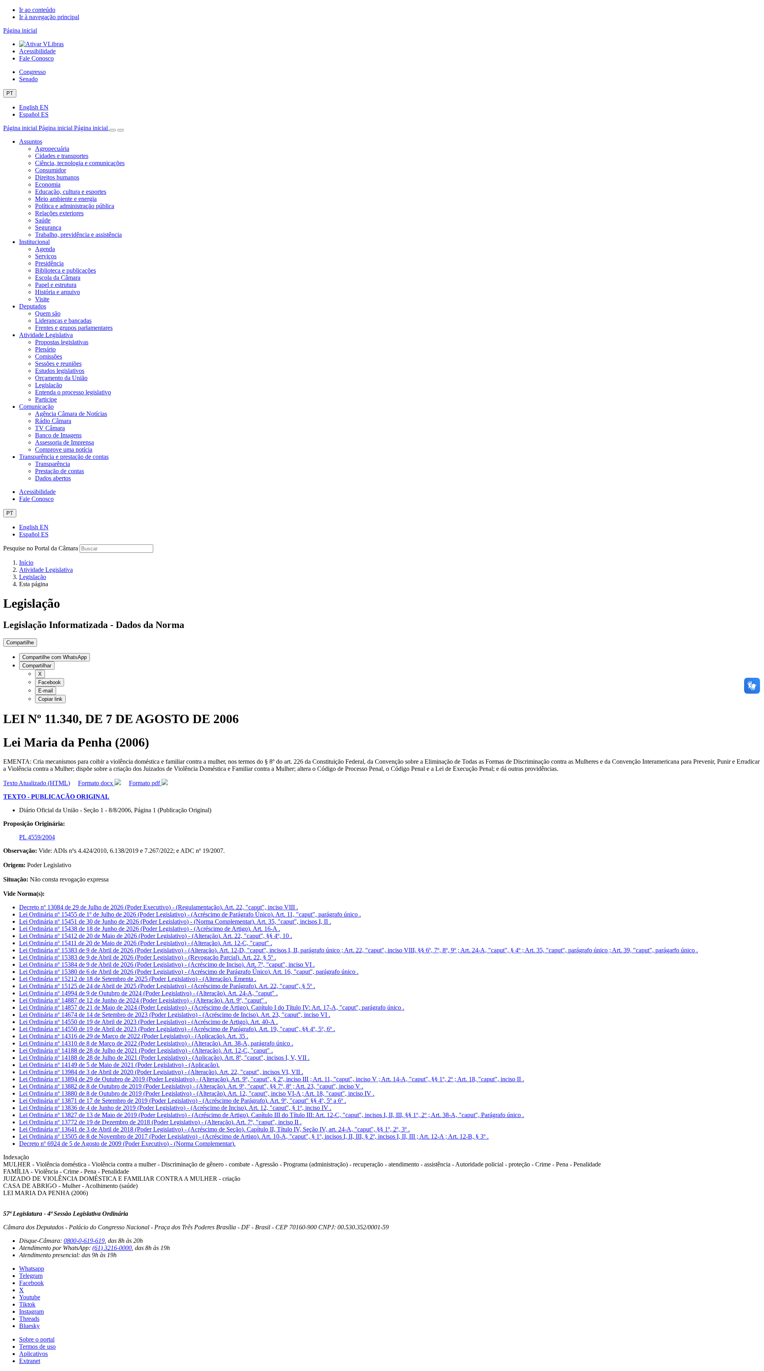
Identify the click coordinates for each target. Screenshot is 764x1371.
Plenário (45, 349)
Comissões (48, 356)
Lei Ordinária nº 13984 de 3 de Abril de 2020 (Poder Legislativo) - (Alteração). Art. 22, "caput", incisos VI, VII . (161, 1072)
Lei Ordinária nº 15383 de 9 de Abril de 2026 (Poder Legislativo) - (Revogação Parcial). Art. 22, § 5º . (147, 957)
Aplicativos (33, 1353)
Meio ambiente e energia (66, 198)
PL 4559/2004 (37, 837)
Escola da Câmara (57, 277)
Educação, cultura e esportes (70, 191)
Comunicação (36, 406)
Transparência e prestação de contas (64, 456)
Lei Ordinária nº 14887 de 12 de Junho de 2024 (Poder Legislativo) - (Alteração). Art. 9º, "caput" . (143, 1000)
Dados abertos (53, 478)
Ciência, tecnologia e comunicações (80, 163)
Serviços (46, 256)
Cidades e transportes (61, 155)
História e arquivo (57, 292)
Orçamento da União (61, 377)
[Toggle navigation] (112, 130)
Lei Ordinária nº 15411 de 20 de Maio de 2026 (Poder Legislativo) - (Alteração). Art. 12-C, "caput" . (145, 943)
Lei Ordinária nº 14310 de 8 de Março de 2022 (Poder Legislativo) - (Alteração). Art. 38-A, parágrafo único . (156, 1043)
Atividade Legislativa (46, 335)
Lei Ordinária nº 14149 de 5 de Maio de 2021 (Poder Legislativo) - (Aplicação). (119, 1064)
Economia (47, 184)
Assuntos (30, 141)
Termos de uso (37, 1346)
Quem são (47, 313)
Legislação (48, 385)
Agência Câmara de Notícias (71, 413)
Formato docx (96, 783)
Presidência (49, 263)
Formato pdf (145, 783)
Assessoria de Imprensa (64, 442)
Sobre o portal (37, 1339)
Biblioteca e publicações (65, 270)
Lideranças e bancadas (63, 320)
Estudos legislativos (59, 370)
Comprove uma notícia (63, 449)
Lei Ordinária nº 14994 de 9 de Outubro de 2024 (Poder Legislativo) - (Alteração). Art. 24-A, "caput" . (148, 993)
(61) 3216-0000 (112, 1247)
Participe (46, 399)
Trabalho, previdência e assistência (78, 234)
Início (26, 562)
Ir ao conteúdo (37, 9)
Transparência (52, 463)
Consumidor (50, 170)
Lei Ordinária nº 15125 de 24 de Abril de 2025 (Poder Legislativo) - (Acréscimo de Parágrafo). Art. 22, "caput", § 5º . (167, 986)
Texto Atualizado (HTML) (36, 783)
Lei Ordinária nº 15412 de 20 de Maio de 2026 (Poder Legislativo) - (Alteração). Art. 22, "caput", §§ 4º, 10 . (155, 935)
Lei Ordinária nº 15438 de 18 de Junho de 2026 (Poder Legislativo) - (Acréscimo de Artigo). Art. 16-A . (149, 928)
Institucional (34, 241)
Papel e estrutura (55, 284)
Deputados (32, 306)
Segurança (48, 227)
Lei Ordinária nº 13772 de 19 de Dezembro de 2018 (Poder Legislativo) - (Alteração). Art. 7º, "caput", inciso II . (160, 1122)
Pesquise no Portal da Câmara (40, 548)
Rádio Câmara (53, 420)
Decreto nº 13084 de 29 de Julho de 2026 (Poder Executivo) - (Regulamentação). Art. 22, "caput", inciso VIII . (158, 907)
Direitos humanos (57, 177)
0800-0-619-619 (84, 1240)
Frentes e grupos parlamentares (74, 327)
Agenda (45, 249)
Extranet (29, 1360)
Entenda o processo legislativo (73, 392)
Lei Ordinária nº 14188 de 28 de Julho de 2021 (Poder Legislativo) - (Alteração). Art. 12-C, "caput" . (146, 1050)
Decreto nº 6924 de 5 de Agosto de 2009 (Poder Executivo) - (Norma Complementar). (127, 1143)
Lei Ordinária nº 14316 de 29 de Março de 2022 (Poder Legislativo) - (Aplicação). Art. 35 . (133, 1036)
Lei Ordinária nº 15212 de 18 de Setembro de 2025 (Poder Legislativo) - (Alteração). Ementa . (137, 978)
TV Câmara (50, 428)
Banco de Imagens (58, 435)
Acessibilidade (37, 51)
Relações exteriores (59, 213)
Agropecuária (52, 148)
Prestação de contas (59, 471)
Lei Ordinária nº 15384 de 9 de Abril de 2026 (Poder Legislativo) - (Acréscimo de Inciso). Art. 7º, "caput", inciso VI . (167, 964)
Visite (42, 299)
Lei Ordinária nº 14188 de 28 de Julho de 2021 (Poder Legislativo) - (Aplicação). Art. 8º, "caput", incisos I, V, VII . (164, 1057)
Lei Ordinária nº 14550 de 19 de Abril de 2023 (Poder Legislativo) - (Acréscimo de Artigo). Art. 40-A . (148, 1021)
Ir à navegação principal (49, 17)
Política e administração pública (74, 206)
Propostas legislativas (61, 342)
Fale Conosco (36, 58)
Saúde (43, 220)
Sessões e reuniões (58, 363)
